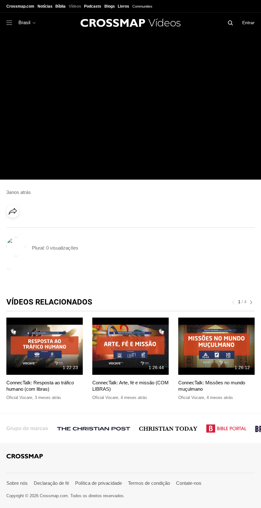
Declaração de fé (51, 483)
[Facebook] (15, 229)
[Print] (67, 229)
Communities (142, 6)
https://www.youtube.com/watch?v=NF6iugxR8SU (56, 35)
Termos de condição (149, 483)
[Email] (54, 229)
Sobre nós (17, 483)
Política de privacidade (98, 483)
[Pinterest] (41, 229)
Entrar (248, 22)
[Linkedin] (28, 229)
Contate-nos (188, 483)
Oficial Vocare (19, 397)
